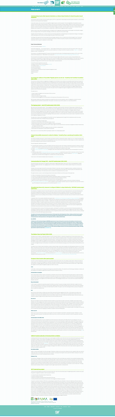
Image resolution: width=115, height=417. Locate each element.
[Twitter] (114, 12)
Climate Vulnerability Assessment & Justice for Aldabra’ (51, 152)
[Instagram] (114, 14)
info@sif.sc (44, 46)
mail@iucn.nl (76, 49)
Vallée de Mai (52, 406)
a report (36, 148)
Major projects (49, 6)
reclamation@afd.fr (42, 65)
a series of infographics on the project (41, 149)
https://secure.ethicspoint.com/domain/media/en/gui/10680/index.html (66, 54)
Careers (82, 6)
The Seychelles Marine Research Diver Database (40, 181)
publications (46, 343)
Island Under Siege (59, 252)
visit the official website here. (58, 156)
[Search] (114, 9)
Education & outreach (43, 6)
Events (71, 6)
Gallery (65, 6)
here (82, 330)
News (68, 6)
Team (38, 6)
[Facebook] (114, 10)
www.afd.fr (49, 64)
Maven (61, 408)
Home (33, 6)
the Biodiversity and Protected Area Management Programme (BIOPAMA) (67, 198)
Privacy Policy (78, 6)
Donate (53, 6)
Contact (74, 6)
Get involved (57, 6)
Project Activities (74, 153)
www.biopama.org (48, 227)
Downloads (61, 6)
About (36, 6)
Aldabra (48, 406)
